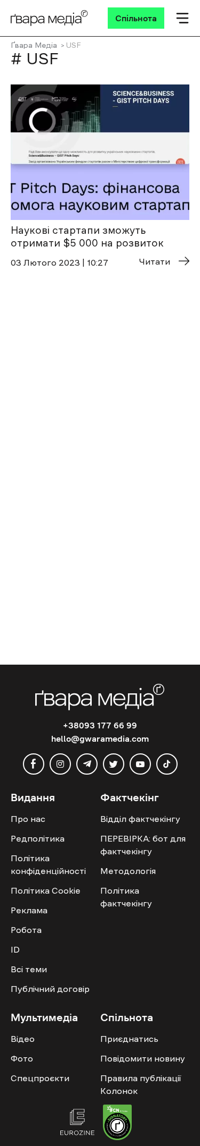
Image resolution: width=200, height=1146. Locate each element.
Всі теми (29, 969)
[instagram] (60, 764)
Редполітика (38, 838)
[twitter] (113, 764)
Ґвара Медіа (34, 45)
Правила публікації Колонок (140, 1084)
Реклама (29, 910)
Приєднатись (129, 1038)
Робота (26, 930)
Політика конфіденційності (48, 864)
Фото (22, 1058)
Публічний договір (50, 988)
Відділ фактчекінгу (140, 818)
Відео (23, 1038)
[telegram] (87, 764)
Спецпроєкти (40, 1078)
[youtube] (140, 764)
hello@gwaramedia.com (100, 738)
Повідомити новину (142, 1058)
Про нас (28, 818)
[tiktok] (167, 764)
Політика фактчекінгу (126, 896)
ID (15, 949)
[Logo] (49, 18)
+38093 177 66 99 (100, 725)
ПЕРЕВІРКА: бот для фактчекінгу (143, 844)
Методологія (128, 871)
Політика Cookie (46, 890)
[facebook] (33, 764)
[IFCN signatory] (117, 1124)
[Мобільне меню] (182, 18)
